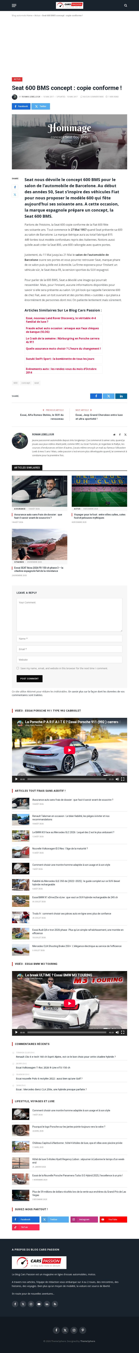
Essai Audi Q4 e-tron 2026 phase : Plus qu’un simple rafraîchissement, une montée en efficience (78, 932)
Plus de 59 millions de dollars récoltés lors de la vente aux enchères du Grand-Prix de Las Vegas (79, 1193)
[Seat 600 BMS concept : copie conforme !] (69, 141)
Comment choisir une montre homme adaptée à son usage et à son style (71, 864)
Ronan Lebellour (31, 97)
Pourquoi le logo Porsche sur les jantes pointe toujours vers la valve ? (68, 1126)
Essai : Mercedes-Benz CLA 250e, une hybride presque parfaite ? (51, 1089)
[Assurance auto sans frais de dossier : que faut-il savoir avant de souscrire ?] (39, 491)
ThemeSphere (87, 1341)
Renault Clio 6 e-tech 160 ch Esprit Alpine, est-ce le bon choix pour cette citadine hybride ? (66, 1056)
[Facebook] (15, 187)
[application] (69, 750)
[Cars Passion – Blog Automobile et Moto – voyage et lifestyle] (69, 5)
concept (26, 383)
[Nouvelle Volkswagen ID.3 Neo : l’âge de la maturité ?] (20, 852)
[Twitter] (15, 194)
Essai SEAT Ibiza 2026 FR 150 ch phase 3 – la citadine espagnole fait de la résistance (38, 569)
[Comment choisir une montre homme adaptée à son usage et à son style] (20, 868)
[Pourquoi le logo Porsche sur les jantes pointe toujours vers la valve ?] (20, 1130)
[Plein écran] (122, 779)
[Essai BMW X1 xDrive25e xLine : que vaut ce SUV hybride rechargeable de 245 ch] (20, 901)
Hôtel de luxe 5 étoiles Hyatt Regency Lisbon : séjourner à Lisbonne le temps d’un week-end (78, 1161)
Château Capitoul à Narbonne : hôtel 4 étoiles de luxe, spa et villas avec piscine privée (77, 1143)
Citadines (19, 562)
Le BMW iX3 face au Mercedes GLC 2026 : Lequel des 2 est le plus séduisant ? (73, 832)
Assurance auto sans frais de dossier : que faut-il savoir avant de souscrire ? (38, 516)
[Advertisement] (69, 46)
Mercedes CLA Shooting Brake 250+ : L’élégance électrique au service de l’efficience (77, 946)
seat (36, 383)
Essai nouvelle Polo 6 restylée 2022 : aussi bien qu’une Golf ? (49, 1078)
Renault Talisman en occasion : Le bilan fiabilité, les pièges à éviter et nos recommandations (71, 818)
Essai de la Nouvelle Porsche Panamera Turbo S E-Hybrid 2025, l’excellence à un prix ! (77, 1175)
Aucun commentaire (93, 97)
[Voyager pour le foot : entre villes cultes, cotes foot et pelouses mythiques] (99, 491)
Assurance (20, 509)
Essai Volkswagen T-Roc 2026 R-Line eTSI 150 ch (43, 1067)
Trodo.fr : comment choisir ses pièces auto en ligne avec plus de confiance (71, 913)
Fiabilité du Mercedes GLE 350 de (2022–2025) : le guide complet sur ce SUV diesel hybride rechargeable (76, 883)
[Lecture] (16, 779)
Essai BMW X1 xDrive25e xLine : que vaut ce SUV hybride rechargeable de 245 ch (75, 897)
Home (29, 15)
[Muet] (117, 779)
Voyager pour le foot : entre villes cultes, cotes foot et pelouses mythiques (99, 516)
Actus (37, 15)
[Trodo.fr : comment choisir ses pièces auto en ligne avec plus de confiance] (20, 917)
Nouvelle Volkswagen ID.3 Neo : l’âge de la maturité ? (60, 848)
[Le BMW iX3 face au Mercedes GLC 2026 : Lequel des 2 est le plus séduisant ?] (20, 836)
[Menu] (14, 5)
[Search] (125, 5)
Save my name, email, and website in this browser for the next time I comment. (64, 668)
